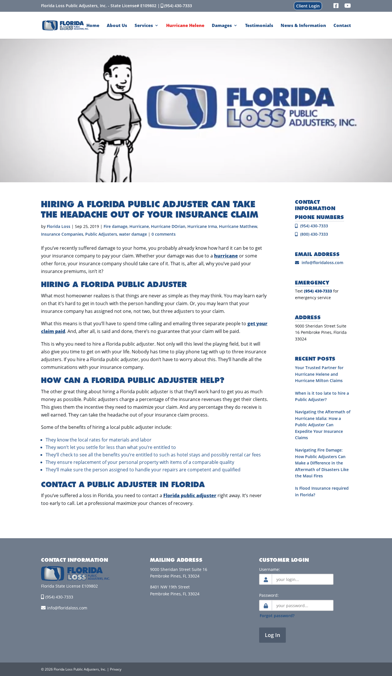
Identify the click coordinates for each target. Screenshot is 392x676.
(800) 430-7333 (313, 234)
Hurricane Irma (202, 226)
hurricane (226, 256)
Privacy (115, 669)
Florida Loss (58, 226)
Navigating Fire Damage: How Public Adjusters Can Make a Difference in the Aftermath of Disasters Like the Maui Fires (322, 463)
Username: (269, 569)
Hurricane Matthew (238, 226)
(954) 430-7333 (178, 5)
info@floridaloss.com (322, 262)
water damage (133, 234)
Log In (272, 635)
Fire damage (115, 226)
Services (144, 25)
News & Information (303, 25)
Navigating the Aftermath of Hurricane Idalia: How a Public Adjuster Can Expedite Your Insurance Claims (322, 424)
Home (92, 25)
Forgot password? (277, 615)
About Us (117, 25)
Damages (222, 25)
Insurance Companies (62, 234)
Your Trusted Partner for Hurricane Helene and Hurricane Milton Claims (319, 374)
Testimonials (259, 25)
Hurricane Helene (185, 25)
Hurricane (139, 226)
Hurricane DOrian (168, 226)
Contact (342, 25)
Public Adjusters (101, 234)
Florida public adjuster (189, 495)
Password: (269, 595)
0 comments (164, 234)
